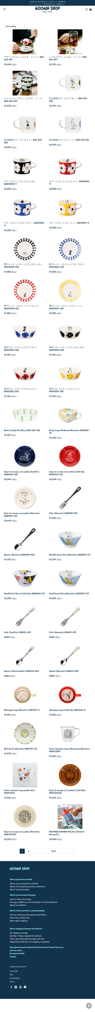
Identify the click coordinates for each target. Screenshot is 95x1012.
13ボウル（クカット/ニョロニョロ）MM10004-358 (67, 348)
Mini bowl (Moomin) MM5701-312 (20, 748)
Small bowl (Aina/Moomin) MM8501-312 (69, 593)
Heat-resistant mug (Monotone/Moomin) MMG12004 (69, 750)
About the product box (20, 917)
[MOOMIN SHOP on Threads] (20, 987)
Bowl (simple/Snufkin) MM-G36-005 (22, 430)
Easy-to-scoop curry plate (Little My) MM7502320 (67, 791)
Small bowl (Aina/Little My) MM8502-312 (24, 593)
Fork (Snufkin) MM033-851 (17, 632)
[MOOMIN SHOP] (47, 9)
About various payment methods (24, 883)
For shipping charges (19, 933)
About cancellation (18, 905)
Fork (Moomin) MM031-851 (62, 632)
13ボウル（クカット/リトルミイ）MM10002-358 (21, 390)
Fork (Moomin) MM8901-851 (63, 513)
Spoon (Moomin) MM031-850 (64, 671)
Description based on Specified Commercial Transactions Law (36, 947)
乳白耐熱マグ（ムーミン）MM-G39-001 (69, 139)
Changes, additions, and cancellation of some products (33, 902)
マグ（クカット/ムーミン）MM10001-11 (69, 222)
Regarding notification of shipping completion (30, 942)
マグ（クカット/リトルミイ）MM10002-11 (69, 182)
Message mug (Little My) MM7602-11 (67, 710)
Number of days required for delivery (26, 936)
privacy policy (16, 950)
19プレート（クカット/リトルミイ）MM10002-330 (22, 307)
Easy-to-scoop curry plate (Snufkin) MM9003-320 (21, 473)
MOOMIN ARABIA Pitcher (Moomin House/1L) (67, 833)
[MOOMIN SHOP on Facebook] (11, 987)
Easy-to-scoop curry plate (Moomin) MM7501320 (22, 833)
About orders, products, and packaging (27, 910)
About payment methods (21, 879)
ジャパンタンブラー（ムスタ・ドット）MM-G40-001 (24, 99)
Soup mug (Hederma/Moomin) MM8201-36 (69, 431)
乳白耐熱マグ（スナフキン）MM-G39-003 (68, 99)
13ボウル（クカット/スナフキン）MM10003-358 (21, 348)
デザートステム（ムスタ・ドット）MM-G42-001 (24, 58)
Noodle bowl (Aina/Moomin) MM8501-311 (69, 554)
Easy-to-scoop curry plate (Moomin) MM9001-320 (22, 514)
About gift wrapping (18, 920)
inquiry (13, 956)
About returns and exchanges (23, 895)
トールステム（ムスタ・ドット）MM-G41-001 (68, 58)
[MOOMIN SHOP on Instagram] (15, 987)
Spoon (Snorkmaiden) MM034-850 (21, 671)
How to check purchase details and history (28, 914)
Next (53, 851)
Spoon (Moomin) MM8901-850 (19, 554)
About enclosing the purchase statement (27, 886)
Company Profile (17, 953)
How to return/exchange (20, 899)
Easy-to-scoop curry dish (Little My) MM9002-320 (67, 473)
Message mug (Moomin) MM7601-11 (22, 710)
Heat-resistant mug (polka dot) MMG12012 (19, 791)
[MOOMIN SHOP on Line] (25, 987)
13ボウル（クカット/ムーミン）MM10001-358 (65, 390)
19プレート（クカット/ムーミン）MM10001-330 (66, 307)
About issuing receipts (19, 889)
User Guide (14, 971)
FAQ (11, 975)
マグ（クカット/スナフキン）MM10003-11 (24, 224)
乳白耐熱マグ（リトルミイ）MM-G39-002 (23, 141)
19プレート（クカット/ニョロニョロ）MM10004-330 (23, 265)
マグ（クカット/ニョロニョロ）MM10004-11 (20, 182)
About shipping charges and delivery (26, 928)
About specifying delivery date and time (27, 939)
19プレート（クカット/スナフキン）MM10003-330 (67, 265)
